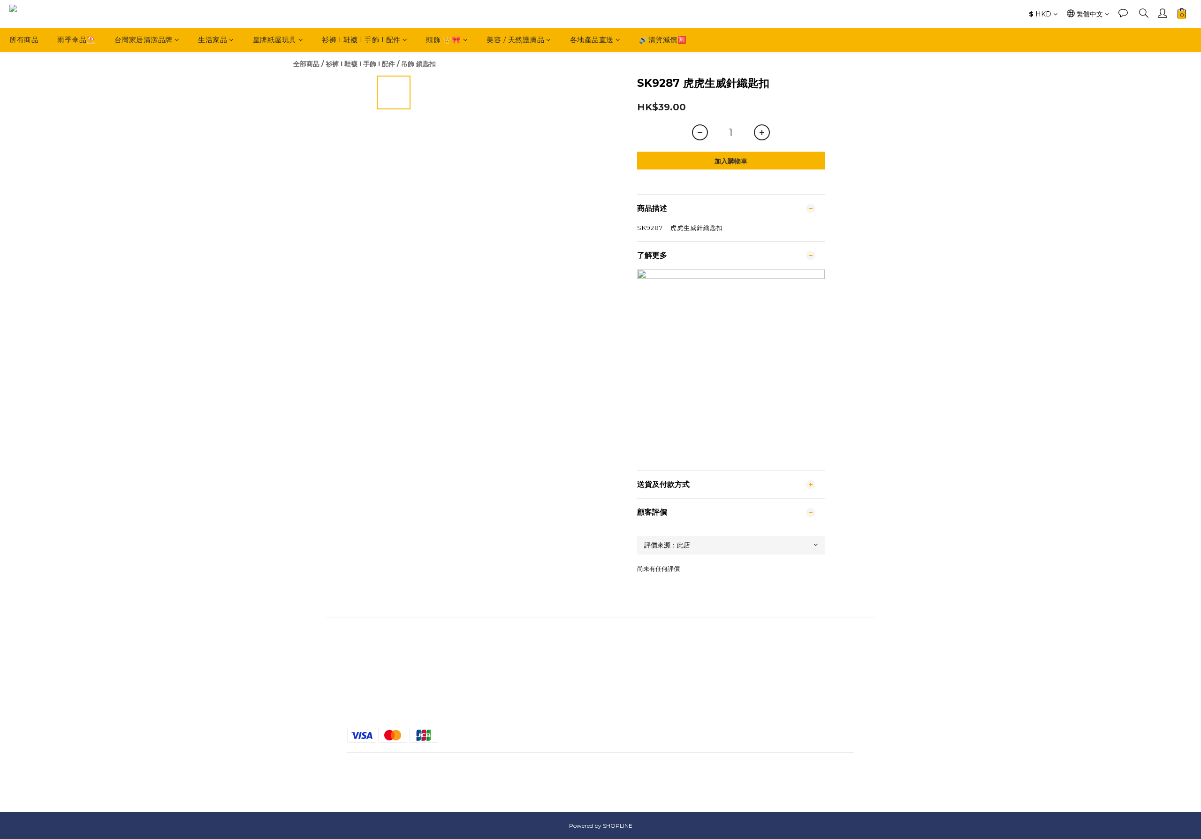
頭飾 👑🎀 (443, 39)
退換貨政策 (600, 700)
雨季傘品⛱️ (76, 39)
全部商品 (306, 64)
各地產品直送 (592, 39)
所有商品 (23, 39)
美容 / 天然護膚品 (515, 39)
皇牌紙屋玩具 (274, 39)
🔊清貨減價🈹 (662, 39)
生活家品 (212, 39)
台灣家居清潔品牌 (143, 39)
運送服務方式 (600, 683)
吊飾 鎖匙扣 (418, 64)
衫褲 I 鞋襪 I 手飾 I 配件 (361, 39)
